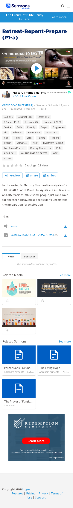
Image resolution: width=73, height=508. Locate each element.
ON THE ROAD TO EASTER (34, 153)
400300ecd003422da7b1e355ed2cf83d (36, 235)
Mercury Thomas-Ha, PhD (29, 92)
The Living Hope (49, 368)
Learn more (58, 17)
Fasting (41, 137)
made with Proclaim (57, 92)
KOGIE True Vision (24, 96)
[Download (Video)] (66, 235)
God (6, 137)
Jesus (29, 137)
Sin (5, 132)
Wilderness (22, 143)
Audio (14, 226)
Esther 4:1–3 (43, 117)
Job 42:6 (8, 117)
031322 (7, 158)
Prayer (44, 127)
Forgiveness (59, 127)
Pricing (30, 493)
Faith (19, 127)
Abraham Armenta (14, 372)
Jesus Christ (51, 132)
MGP (35, 143)
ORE (55, 153)
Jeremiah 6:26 (31, 122)
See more (65, 275)
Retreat (17, 137)
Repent (7, 143)
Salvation (17, 132)
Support (40, 497)
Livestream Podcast (53, 143)
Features (17, 493)
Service (7, 127)
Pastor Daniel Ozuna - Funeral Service (28, 368)
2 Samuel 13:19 (11, 122)
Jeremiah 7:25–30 (52, 122)
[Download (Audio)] (66, 226)
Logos (26, 489)
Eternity (31, 127)
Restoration (34, 132)
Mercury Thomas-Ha (40, 148)
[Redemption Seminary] (36, 437)
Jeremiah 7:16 (25, 117)
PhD (58, 148)
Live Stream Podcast (14, 148)
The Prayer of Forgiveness (20, 401)
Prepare (55, 137)
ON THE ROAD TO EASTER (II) (17, 105)
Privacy (43, 493)
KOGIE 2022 (10, 153)
